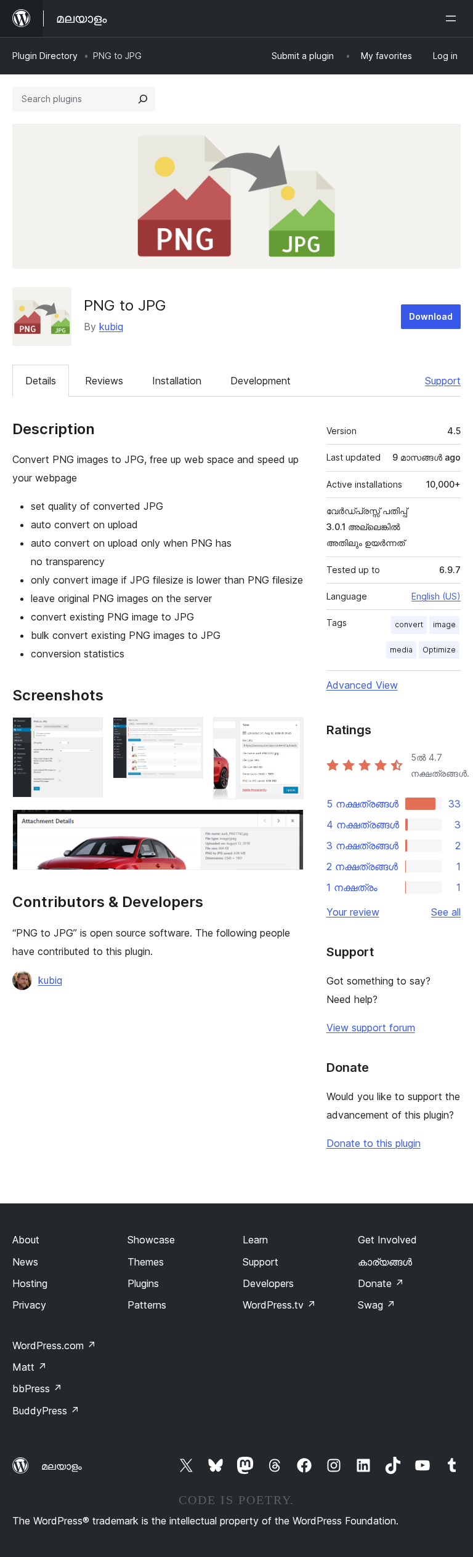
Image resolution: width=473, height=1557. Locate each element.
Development (260, 380)
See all (446, 912)
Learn (255, 1240)
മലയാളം (61, 1466)
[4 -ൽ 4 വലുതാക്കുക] (287, 826)
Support (443, 380)
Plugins (143, 1283)
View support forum (370, 1027)
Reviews (104, 380)
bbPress (37, 1388)
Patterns (146, 1305)
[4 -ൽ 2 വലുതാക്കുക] (186, 733)
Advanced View (362, 685)
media (401, 649)
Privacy (29, 1305)
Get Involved (387, 1240)
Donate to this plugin (373, 1143)
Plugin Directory (45, 55)
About (25, 1240)
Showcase (151, 1240)
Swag (376, 1305)
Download (431, 316)
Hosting (29, 1283)
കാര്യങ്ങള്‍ (385, 1262)
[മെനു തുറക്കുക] (453, 18)
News (25, 1262)
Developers (268, 1283)
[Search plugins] (143, 99)
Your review (352, 912)
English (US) (436, 596)
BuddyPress (45, 1410)
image (444, 624)
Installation (176, 380)
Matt (29, 1367)
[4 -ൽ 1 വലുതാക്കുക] (86, 733)
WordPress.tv (279, 1305)
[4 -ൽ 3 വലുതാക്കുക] (287, 733)
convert (409, 624)
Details (40, 380)
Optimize (439, 649)
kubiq (111, 326)
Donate (381, 1283)
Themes (145, 1262)
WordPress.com (54, 1345)
